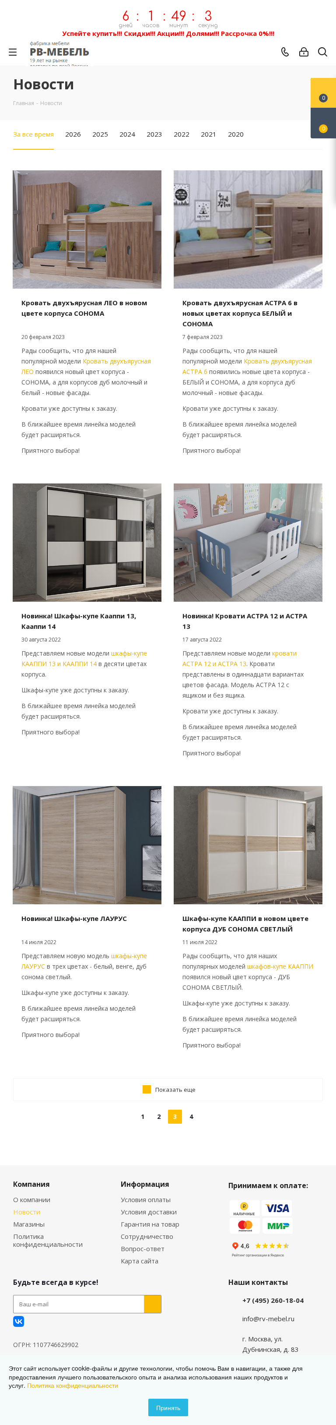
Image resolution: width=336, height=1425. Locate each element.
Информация (145, 1184)
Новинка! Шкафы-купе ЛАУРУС (74, 918)
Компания (31, 1184)
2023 (154, 134)
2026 (73, 134)
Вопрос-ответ (142, 1248)
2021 (209, 134)
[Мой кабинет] (303, 52)
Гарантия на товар (150, 1224)
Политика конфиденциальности (48, 1240)
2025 (100, 134)
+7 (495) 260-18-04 (273, 1300)
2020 (236, 134)
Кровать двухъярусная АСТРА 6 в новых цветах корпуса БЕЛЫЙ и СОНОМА (240, 313)
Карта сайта (139, 1260)
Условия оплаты (146, 1199)
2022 (181, 134)
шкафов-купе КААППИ (280, 966)
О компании (31, 1199)
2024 (127, 134)
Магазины (29, 1224)
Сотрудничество (147, 1236)
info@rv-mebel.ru (268, 1318)
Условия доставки (149, 1211)
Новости (26, 1211)
